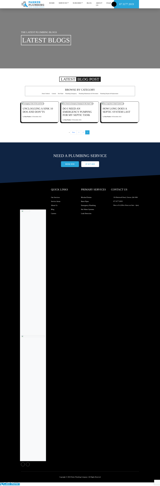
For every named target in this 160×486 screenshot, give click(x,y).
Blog (89, 3)
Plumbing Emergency (71, 93)
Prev (73, 132)
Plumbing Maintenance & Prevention (88, 93)
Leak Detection (86, 213)
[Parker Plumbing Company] (33, 4)
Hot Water (60, 93)
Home (51, 3)
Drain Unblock (46, 93)
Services (63, 3)
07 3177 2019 (126, 4)
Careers (53, 213)
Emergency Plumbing (88, 205)
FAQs (108, 3)
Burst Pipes (85, 201)
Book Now (70, 164)
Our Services (55, 197)
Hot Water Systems (87, 209)
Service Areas (55, 201)
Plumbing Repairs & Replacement (109, 93)
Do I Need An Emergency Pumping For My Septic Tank (77, 111)
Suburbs (77, 3)
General (54, 93)
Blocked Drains (86, 197)
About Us (99, 4)
